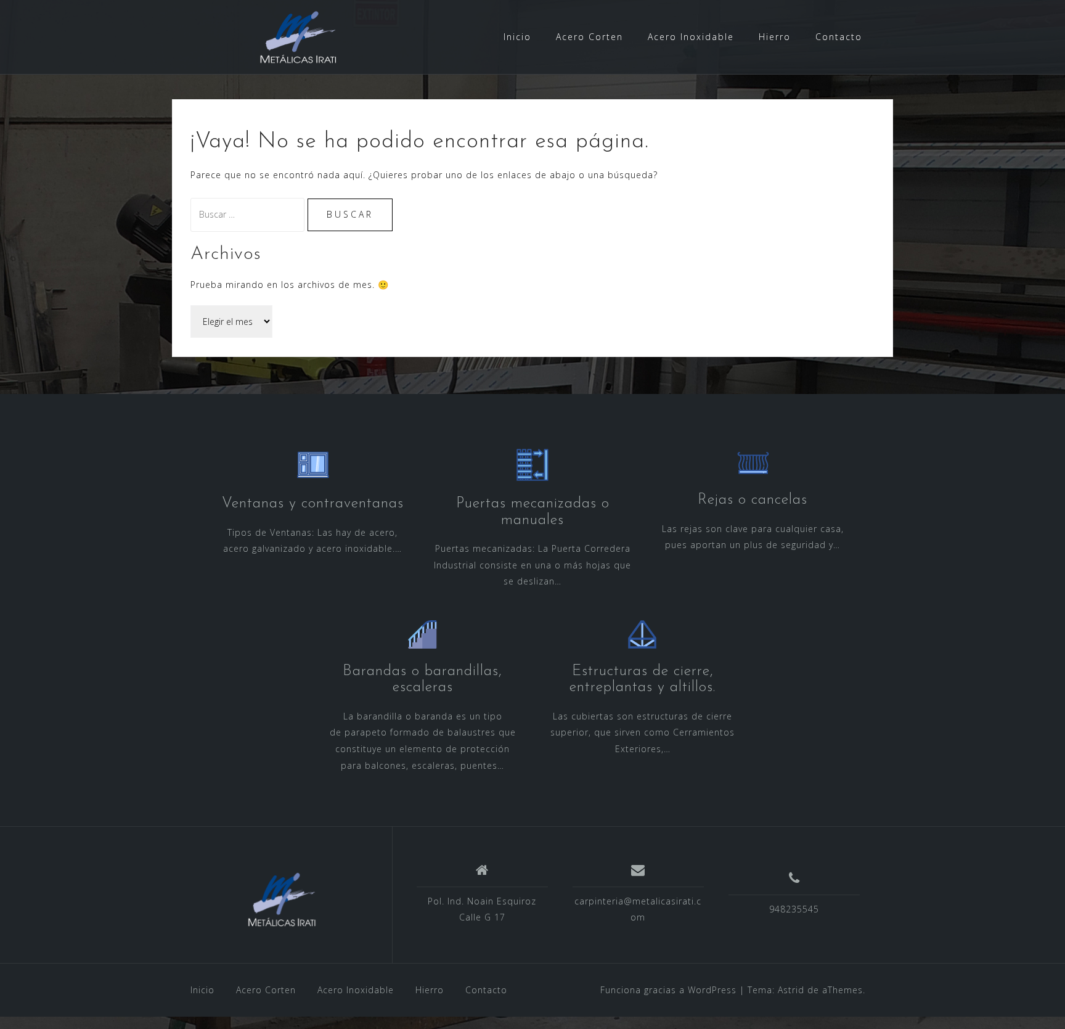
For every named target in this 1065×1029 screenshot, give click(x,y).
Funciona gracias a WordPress (668, 990)
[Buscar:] (249, 214)
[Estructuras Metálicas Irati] (282, 899)
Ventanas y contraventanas (313, 503)
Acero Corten (589, 37)
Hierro (775, 37)
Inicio (517, 37)
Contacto (838, 37)
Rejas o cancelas (752, 500)
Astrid (791, 990)
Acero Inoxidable (691, 37)
